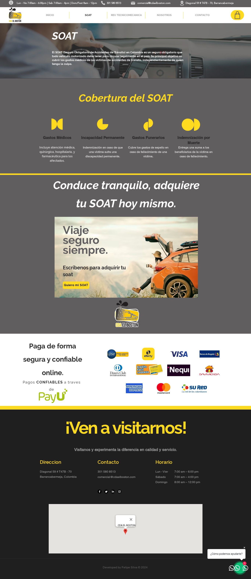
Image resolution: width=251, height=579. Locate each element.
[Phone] (103, 3)
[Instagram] (119, 492)
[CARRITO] (237, 15)
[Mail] (133, 3)
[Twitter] (106, 492)
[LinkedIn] (113, 492)
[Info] (11, 2)
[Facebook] (100, 492)
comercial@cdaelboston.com (154, 3)
